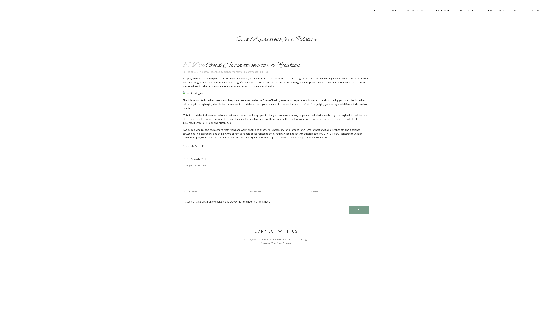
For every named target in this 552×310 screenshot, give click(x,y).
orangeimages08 (233, 71)
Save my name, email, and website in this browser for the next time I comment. (227, 201)
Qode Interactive (267, 239)
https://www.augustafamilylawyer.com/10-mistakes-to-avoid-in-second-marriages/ (259, 78)
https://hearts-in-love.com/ (197, 119)
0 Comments (251, 71)
